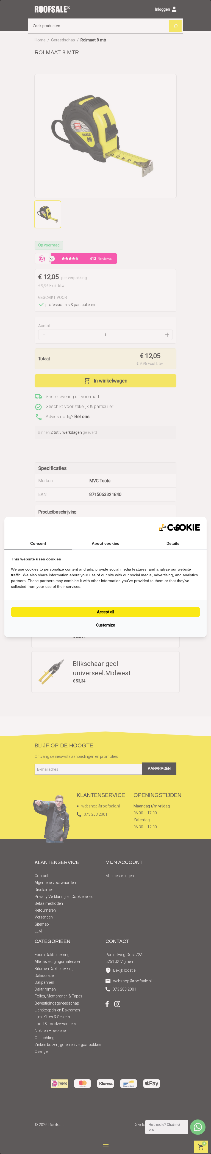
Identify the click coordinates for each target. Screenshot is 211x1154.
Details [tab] (172, 543)
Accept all (105, 612)
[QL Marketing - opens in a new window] (179, 527)
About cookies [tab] (105, 543)
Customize (105, 625)
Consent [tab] (38, 543)
